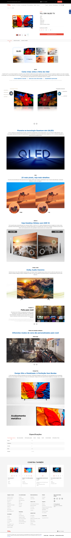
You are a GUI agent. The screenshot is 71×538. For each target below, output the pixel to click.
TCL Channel (44, 512)
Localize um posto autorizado (45, 509)
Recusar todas (51, 535)
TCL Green (32, 507)
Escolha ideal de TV (10, 511)
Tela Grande (9, 509)
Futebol (31, 523)
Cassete (20, 506)
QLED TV (8, 501)
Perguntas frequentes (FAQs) (47, 507)
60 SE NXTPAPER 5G (22, 521)
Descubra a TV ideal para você (58, 506)
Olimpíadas (32, 515)
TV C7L (8, 517)
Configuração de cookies (59, 535)
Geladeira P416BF (10, 525)
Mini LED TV (9, 500)
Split (19, 501)
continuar (59, 1)
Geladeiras (32, 497)
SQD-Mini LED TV (10, 497)
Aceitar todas (46, 535)
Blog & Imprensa (33, 505)
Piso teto (20, 504)
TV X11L (8, 516)
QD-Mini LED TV (10, 498)
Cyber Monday (32, 521)
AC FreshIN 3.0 (21, 515)
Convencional (21, 498)
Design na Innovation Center (35, 518)
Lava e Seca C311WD (22, 518)
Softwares (43, 505)
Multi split (20, 503)
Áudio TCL (9, 506)
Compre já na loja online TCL (52, 34)
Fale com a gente (45, 511)
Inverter (20, 497)
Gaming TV (9, 503)
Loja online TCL (44, 517)
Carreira (31, 510)
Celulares (43, 497)
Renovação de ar (21, 500)
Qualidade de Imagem (11, 504)
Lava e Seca (32, 498)
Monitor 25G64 (9, 527)
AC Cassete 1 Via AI (10, 524)
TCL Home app (32, 524)
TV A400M (9, 519)
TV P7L (8, 522)
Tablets (43, 498)
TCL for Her (32, 508)
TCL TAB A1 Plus (21, 523)
